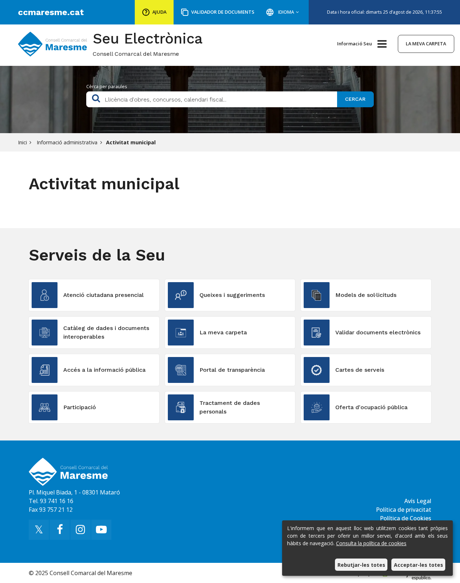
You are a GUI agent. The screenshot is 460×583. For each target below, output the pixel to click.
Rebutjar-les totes (361, 564)
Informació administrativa (66, 142)
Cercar (355, 99)
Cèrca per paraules (106, 86)
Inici (22, 142)
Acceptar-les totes (418, 564)
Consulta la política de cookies (371, 543)
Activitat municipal (131, 142)
